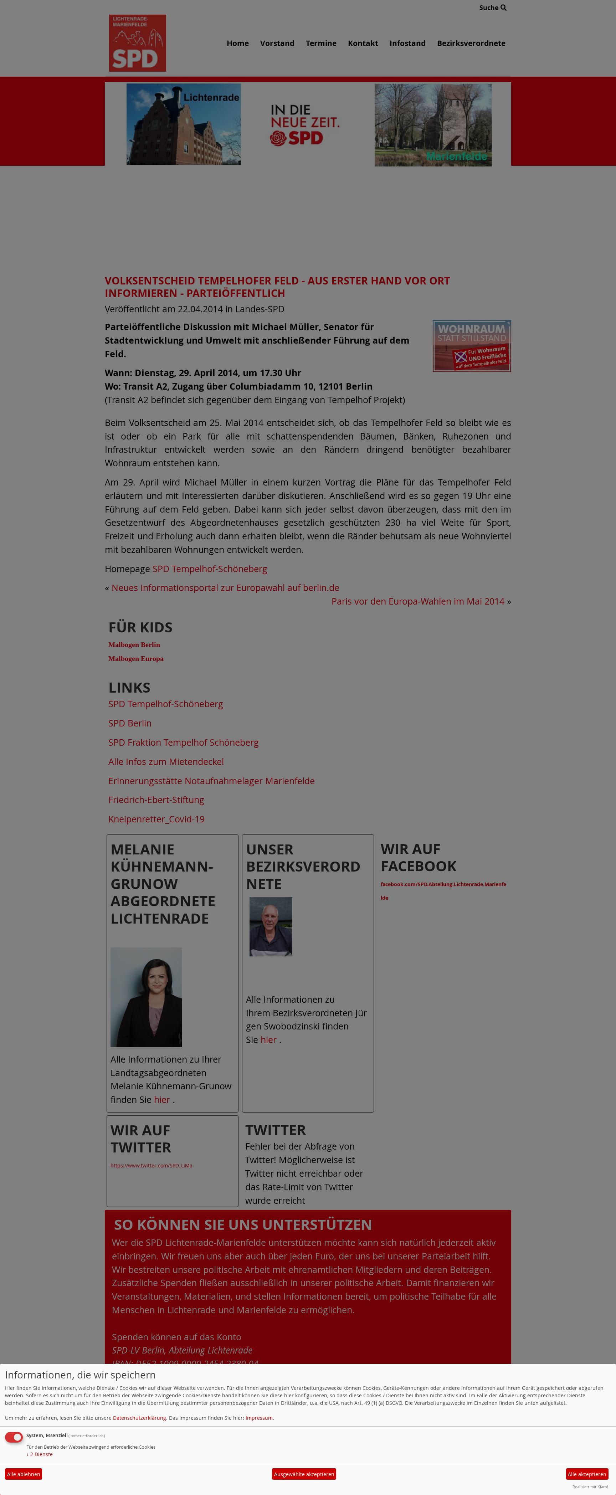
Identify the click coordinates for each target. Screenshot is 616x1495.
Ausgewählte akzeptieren (304, 1474)
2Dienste (39, 1454)
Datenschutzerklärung (139, 1417)
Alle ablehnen (23, 1474)
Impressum (259, 1417)
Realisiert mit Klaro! (590, 1486)
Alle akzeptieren (587, 1474)
